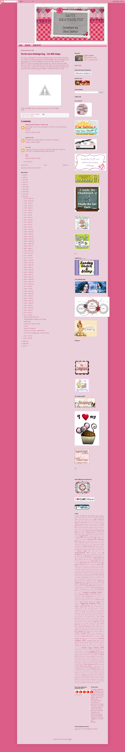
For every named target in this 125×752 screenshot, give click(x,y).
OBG (103, 617)
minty (96, 610)
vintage (83, 674)
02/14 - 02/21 (27, 305)
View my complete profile (90, 60)
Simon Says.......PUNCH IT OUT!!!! (32, 324)
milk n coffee (90, 610)
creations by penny (88, 546)
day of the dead (86, 549)
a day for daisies (99, 516)
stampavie (87, 654)
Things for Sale (37, 45)
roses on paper (95, 636)
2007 (24, 346)
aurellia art (90, 522)
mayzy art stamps (98, 605)
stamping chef (82, 656)
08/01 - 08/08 (27, 248)
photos (76, 626)
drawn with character (91, 564)
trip (83, 671)
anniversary (86, 521)
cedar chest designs (80, 539)
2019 (24, 175)
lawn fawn (96, 596)
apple (92, 521)
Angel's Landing (97, 519)
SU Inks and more (86, 659)
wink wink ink (94, 681)
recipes (92, 633)
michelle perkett (93, 608)
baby (82, 524)
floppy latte (87, 573)
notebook (98, 616)
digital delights (98, 558)
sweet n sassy (78, 661)
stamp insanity (80, 654)
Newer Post (24, 165)
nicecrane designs (78, 616)
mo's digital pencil (91, 612)
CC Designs (94, 538)
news (101, 615)
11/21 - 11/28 (27, 210)
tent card (102, 663)
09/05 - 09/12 (28, 237)
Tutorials (95, 671)
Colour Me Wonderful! (30, 328)
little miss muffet (78, 601)
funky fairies (92, 576)
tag (98, 661)
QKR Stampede (79, 631)
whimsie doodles (94, 676)
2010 (24, 196)
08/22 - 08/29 (28, 241)
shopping (101, 646)
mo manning (82, 612)
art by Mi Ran (98, 521)
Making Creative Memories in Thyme (35, 125)
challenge (90, 539)
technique (95, 663)
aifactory (84, 518)
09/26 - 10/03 (28, 229)
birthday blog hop (98, 529)
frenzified (77, 576)
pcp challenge (86, 623)
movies (88, 613)
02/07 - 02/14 (27, 308)
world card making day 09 (80, 682)
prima (91, 630)
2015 (24, 185)
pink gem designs (94, 626)
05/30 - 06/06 (28, 270)
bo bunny (91, 534)
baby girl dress (96, 524)
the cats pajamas (79, 664)
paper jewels (83, 620)
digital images (78, 559)
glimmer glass (92, 577)
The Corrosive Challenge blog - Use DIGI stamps (36, 333)
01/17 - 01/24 (27, 315)
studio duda (78, 659)
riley (103, 635)
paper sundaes (88, 621)
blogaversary (77, 534)
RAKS (101, 631)
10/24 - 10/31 (27, 220)
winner (100, 681)
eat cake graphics (100, 566)
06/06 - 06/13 (28, 267)
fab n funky (100, 569)
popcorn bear (90, 628)
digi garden (88, 556)
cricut (96, 546)
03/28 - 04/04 (28, 291)
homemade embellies (79, 586)
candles (95, 536)
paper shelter (99, 620)
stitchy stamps (91, 658)
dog (82, 561)
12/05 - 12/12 (27, 206)
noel (93, 616)
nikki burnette (87, 616)
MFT (86, 608)
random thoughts (80, 633)
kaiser (80, 593)
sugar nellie (94, 659)
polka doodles (82, 628)
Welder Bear (27, 322)
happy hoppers (86, 582)
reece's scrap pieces (79, 635)
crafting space (96, 544)
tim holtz (94, 669)
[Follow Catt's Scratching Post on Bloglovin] (83, 74)
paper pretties (91, 620)
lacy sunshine (86, 596)
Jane (26, 147)
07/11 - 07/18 (27, 256)
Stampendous (94, 654)
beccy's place (78, 527)
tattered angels (78, 663)
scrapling (80, 642)
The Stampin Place (96, 666)
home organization (98, 584)
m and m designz (96, 601)
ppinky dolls (77, 630)
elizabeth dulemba (94, 568)
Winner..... (26, 326)
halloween (88, 581)
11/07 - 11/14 (27, 215)
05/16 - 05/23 (28, 275)
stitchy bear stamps (80, 658)
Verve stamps (98, 673)
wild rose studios (90, 679)
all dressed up (95, 518)
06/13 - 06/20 (28, 265)
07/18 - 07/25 (27, 253)
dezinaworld (93, 553)
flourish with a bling (96, 573)
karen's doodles (90, 592)
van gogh (91, 673)
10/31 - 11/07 (27, 218)
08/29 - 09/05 (28, 239)
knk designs (97, 595)
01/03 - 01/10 (27, 338)
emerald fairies (85, 569)
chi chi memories (88, 541)
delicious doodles (82, 551)
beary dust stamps (99, 526)
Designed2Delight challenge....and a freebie (35, 319)
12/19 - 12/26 (28, 201)
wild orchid (81, 679)
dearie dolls (94, 549)
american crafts (88, 519)
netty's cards (88, 615)
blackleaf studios (90, 531)
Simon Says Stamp (90, 647)
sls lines (85, 650)
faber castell (77, 571)
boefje (97, 534)
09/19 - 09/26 (28, 232)
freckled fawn (81, 574)
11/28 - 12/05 (27, 208)
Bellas (91, 527)
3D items (88, 516)
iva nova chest (80, 591)
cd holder (102, 538)
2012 (24, 192)
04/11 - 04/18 (27, 286)
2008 (24, 344)
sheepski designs (85, 646)
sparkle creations (78, 651)
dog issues (87, 561)
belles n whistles (99, 527)
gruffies (83, 581)
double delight (93, 562)
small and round (92, 650)
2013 (24, 189)
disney (102, 559)
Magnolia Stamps (88, 603)
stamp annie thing (82, 653)
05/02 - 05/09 (28, 279)
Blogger (70, 739)
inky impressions (99, 589)
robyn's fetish (85, 636)
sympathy (90, 661)
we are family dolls (90, 674)
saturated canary (91, 641)
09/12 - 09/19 (28, 234)
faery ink (93, 571)
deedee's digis (101, 549)
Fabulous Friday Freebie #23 (31, 317)
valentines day (84, 673)
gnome (76, 579)
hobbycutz (91, 584)
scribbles (77, 644)
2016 (24, 182)
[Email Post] (43, 114)
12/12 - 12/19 (27, 203)
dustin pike (100, 564)
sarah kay (84, 638)
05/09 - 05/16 (28, 277)
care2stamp (86, 538)
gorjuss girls (82, 579)
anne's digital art (78, 521)
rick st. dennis (96, 635)
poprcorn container (99, 628)
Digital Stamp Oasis (88, 559)
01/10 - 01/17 (27, 336)
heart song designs (96, 582)
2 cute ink (78, 516)
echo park (78, 568)
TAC (95, 661)
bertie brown (77, 529)
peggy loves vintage (94, 623)
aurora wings (98, 522)
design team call (96, 551)
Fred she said (89, 574)
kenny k (82, 595)
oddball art (79, 618)
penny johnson (84, 625)
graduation (77, 581)
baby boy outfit (88, 524)
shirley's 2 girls (94, 646)
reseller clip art (88, 635)
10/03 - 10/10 (27, 227)
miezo (83, 610)
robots (78, 636)
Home (20, 45)
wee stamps (99, 674)
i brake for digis (99, 586)
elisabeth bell (86, 568)
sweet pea (84, 661)
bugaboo (82, 536)
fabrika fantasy (85, 571)
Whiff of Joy (85, 676)
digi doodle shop (78, 556)
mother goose (77, 613)
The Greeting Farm (89, 664)
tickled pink (101, 668)
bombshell (102, 534)
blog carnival (81, 533)
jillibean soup (95, 591)
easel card (80, 566)
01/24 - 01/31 (27, 313)
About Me (27, 45)
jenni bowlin (88, 591)
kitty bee (90, 595)
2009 (24, 341)
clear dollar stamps (84, 543)
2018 (24, 177)
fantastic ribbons (100, 571)
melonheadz (90, 607)
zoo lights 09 (96, 682)
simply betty (78, 650)
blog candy (100, 531)
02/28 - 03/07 (28, 301)
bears (92, 526)
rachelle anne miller (92, 631)
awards (76, 524)
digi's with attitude (79, 558)
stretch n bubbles (29, 116)
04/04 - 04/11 (27, 289)
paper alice (77, 620)
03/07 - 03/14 (27, 298)
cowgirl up (85, 544)
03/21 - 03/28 (28, 294)
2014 (24, 187)
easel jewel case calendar (89, 566)
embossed (78, 569)
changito (80, 541)
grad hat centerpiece (92, 579)
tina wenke (101, 669)
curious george (91, 548)
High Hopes (83, 584)
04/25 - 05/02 (28, 282)
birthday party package (79, 531)
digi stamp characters (97, 556)
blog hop (89, 533)
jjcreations (28, 138)
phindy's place (99, 625)
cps (90, 544)
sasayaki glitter (93, 638)
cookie (98, 543)
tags (101, 661)
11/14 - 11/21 (27, 213)
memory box (99, 607)
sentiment (84, 644)
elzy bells (102, 568)
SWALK (101, 659)
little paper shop (87, 601)
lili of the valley (83, 600)
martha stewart (85, 605)
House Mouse (88, 586)
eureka (94, 569)
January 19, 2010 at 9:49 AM (32, 158)
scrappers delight (88, 642)
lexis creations (96, 598)
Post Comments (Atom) (34, 168)
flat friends (79, 573)
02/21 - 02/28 (28, 303)
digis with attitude (88, 558)
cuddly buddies (78, 548)
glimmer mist (100, 577)
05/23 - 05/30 (28, 272)
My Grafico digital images (97, 613)
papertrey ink (97, 621)
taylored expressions (87, 663)
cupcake (84, 548)
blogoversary (84, 534)
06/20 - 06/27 (28, 263)
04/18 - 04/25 (27, 284)
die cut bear (85, 554)
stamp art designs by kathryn (96, 653)
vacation (77, 673)
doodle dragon (94, 561)
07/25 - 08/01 (27, 251)
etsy (91, 569)
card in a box (101, 536)
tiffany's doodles (86, 669)
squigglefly (92, 651)
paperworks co (78, 623)
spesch (85, 651)
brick (77, 536)
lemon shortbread (86, 598)
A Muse (78, 518)
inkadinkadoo (83, 589)
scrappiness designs (98, 642)
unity (101, 671)
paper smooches (78, 621)
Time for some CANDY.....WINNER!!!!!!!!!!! (34, 331)
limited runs (98, 600)
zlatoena (89, 682)
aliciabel (89, 518)
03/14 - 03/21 (27, 296)
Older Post (65, 165)
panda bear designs (98, 618)
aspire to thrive (79, 523)
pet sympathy (91, 625)
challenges (100, 539)
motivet (83, 613)
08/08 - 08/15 (27, 246)
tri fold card (78, 671)
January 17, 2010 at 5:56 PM (32, 142)
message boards (78, 608)
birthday (91, 529)
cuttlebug (98, 548)
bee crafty (85, 527)
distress (77, 561)
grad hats (101, 579)
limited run (91, 600)
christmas (96, 541)
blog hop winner (98, 533)
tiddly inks (78, 669)
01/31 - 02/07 (27, 310)
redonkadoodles (99, 633)
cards (77, 538)
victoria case (77, 674)
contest (93, 543)
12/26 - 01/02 (28, 198)
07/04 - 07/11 (27, 258)
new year (96, 615)
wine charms (77, 681)
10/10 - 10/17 (27, 225)
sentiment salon (92, 644)
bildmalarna (84, 529)
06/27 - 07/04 (28, 260)
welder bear (77, 676)
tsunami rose (89, 671)
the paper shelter (100, 664)
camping (90, 536)
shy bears (77, 648)
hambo (94, 581)
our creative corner (88, 618)
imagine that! (78, 587)
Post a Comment (27, 162)
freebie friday (98, 574)
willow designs (99, 679)
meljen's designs (79, 607)
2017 (24, 180)
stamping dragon (90, 656)
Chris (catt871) (90, 56)
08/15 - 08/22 (28, 244)
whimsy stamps (84, 677)
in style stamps (86, 587)
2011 (24, 194)
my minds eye (78, 615)
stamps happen (100, 656)
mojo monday (100, 612)
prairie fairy (85, 630)
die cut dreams (92, 554)
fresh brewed (84, 576)
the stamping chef (91, 668)
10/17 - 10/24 (27, 222)
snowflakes (100, 650)
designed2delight (80, 553)
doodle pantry (83, 563)
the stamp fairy (81, 666)
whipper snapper (94, 677)
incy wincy (95, 587)
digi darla (101, 554)
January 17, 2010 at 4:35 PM (32, 132)
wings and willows (86, 681)
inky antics (90, 589)
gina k (84, 577)
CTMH (101, 546)
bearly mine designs (84, 526)
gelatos (98, 576)
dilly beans (96, 559)
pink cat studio (83, 626)
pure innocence (98, 630)
